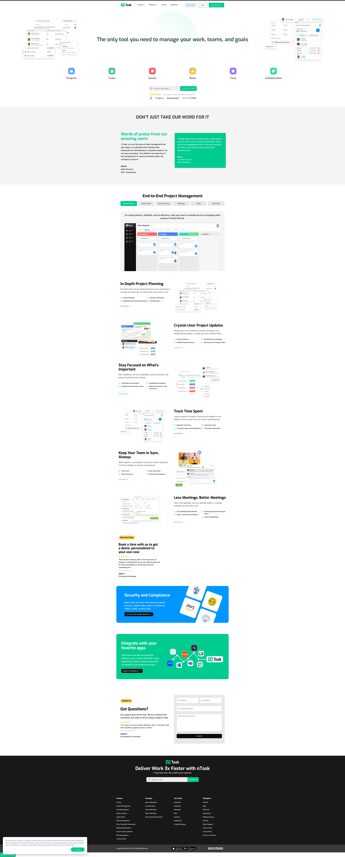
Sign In (203, 5)
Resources (152, 5)
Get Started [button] (193, 780)
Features (140, 5)
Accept (78, 849)
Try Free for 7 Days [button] (188, 88)
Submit (199, 736)
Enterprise (174, 5)
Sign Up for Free (216, 5)
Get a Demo (190, 5)
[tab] (128, 203)
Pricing (164, 5)
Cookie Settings (8, 855)
